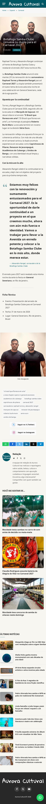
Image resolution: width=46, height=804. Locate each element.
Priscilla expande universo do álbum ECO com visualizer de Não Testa (30, 733)
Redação (17, 454)
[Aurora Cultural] (24, 4)
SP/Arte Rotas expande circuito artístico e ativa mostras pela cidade (30, 669)
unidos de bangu (10, 417)
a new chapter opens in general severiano (19, 395)
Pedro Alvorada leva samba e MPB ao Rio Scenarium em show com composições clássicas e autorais (30, 759)
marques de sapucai (11, 410)
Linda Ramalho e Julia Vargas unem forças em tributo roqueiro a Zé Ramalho (29, 708)
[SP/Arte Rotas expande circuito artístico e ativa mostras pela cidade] (6, 670)
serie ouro (24, 413)
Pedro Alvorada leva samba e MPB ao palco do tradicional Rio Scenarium (30, 694)
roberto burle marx (11, 413)
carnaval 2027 (28, 402)
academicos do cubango (13, 399)
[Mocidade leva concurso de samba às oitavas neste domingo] (23, 593)
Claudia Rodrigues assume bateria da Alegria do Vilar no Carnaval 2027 (20, 572)
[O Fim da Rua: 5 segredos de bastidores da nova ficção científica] (6, 683)
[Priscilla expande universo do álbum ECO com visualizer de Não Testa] (6, 734)
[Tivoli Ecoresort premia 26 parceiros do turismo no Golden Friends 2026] (6, 747)
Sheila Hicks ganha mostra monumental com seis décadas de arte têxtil (29, 657)
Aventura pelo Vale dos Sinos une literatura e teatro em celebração (28, 720)
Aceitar (7, 800)
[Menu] (3, 4)
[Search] (42, 4)
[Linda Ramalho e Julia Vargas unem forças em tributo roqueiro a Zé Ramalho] (6, 709)
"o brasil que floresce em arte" (15, 391)
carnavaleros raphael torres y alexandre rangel (21, 406)
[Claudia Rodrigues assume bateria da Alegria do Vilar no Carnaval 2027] (23, 552)
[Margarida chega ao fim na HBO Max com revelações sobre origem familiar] (6, 645)
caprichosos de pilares (12, 402)
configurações (29, 793)
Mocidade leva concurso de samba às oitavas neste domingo (19, 613)
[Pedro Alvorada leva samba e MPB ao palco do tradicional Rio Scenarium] (6, 696)
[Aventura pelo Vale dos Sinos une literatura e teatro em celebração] (6, 722)
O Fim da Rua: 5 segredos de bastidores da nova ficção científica (29, 681)
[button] (40, 797)
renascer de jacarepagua (30, 410)
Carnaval (16, 50)
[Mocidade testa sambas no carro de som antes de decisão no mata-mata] (23, 511)
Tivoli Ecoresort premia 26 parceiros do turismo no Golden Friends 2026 (29, 746)
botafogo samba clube (33, 399)
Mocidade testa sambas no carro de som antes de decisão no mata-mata (21, 531)
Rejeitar (17, 800)
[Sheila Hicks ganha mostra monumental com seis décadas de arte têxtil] (6, 657)
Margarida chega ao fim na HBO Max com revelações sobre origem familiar (30, 643)
